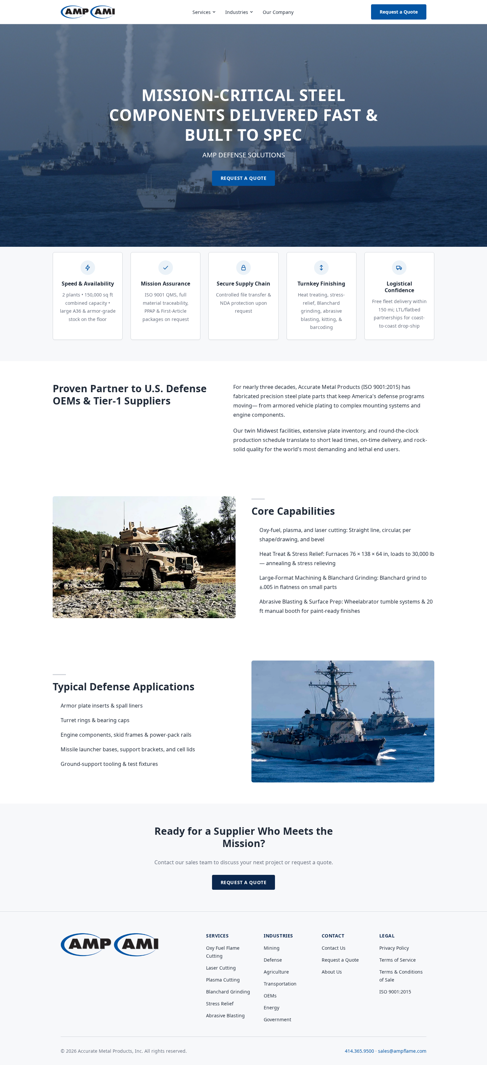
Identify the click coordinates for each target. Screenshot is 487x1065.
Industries (236, 12)
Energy (271, 1007)
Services (201, 12)
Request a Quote (399, 12)
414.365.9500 (359, 1051)
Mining (272, 948)
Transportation (280, 984)
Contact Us (334, 948)
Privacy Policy (394, 948)
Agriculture (276, 972)
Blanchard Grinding (228, 991)
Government (277, 1019)
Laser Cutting (221, 968)
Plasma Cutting (223, 980)
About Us (332, 972)
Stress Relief (220, 1003)
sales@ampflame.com (402, 1051)
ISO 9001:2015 (395, 991)
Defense (273, 960)
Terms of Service (397, 960)
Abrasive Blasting (225, 1015)
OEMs (270, 995)
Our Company (278, 12)
